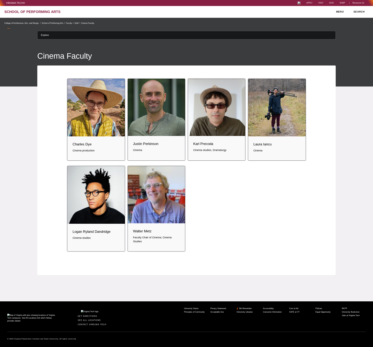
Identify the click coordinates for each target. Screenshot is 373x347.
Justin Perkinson (145, 144)
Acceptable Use (217, 312)
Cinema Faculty (87, 23)
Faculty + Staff (73, 23)
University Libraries (245, 312)
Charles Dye (82, 144)
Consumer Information (272, 312)
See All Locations (90, 320)
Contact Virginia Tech (93, 324)
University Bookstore (350, 312)
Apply (309, 3)
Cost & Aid (293, 308)
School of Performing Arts (53, 23)
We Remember (245, 308)
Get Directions (88, 316)
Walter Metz (142, 231)
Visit (320, 3)
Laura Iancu (262, 144)
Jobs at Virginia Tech (351, 315)
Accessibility (268, 308)
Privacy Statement (218, 308)
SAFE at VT (294, 312)
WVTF (344, 308)
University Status (191, 308)
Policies (318, 308)
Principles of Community (194, 312)
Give (331, 3)
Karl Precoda (203, 144)
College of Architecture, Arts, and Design (22, 23)
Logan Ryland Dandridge (91, 232)
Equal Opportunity (323, 312)
